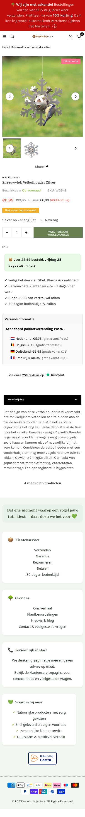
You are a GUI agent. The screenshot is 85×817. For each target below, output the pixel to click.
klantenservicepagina (46, 672)
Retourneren (42, 562)
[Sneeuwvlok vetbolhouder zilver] (31, 148)
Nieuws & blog (42, 620)
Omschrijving (16, 399)
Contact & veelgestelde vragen (42, 626)
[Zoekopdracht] (12, 36)
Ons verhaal (42, 608)
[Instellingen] (70, 36)
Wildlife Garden (11, 177)
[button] (79, 36)
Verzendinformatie (19, 319)
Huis (5, 47)
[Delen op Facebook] (47, 166)
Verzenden (42, 550)
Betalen (43, 568)
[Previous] (10, 96)
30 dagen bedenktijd (43, 574)
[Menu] (4, 36)
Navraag (51, 220)
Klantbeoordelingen (42, 614)
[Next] (75, 96)
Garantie (42, 556)
